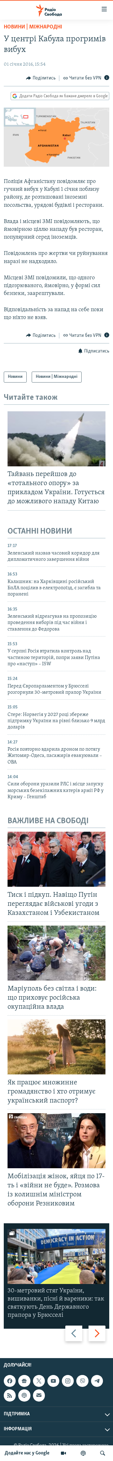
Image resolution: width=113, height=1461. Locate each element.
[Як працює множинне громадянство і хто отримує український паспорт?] (56, 1046)
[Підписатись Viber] (82, 1381)
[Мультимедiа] (63, 1453)
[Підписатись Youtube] (53, 1381)
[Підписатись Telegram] (97, 1381)
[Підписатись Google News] (24, 1381)
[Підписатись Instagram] (68, 1381)
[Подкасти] (83, 1453)
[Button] (41, 78)
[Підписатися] (39, 1396)
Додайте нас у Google (27, 1453)
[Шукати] (102, 1453)
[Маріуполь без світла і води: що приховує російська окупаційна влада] (56, 953)
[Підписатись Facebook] (10, 1381)
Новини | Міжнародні (33, 27)
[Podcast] (24, 1396)
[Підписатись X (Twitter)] (39, 1381)
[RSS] (10, 1396)
